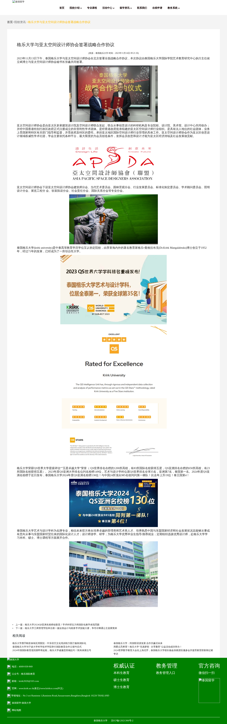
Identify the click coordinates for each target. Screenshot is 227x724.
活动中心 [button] (107, 8)
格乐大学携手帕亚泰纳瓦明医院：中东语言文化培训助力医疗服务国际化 (49, 643)
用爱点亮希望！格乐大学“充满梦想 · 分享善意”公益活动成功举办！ (148, 646)
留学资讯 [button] (125, 8)
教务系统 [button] (173, 8)
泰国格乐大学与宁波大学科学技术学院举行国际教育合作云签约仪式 (47, 646)
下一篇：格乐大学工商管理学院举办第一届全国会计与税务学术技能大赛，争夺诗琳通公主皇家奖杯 (66, 628)
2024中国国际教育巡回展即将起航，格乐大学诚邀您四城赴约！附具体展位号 (51, 650)
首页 (61, 8)
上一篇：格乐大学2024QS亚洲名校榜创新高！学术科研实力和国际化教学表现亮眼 (57, 624)
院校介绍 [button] (75, 8)
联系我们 (142, 8)
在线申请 (157, 8)
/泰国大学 (26, 703)
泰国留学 (16, 703)
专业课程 (92, 8)
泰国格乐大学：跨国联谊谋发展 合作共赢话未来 (138, 643)
